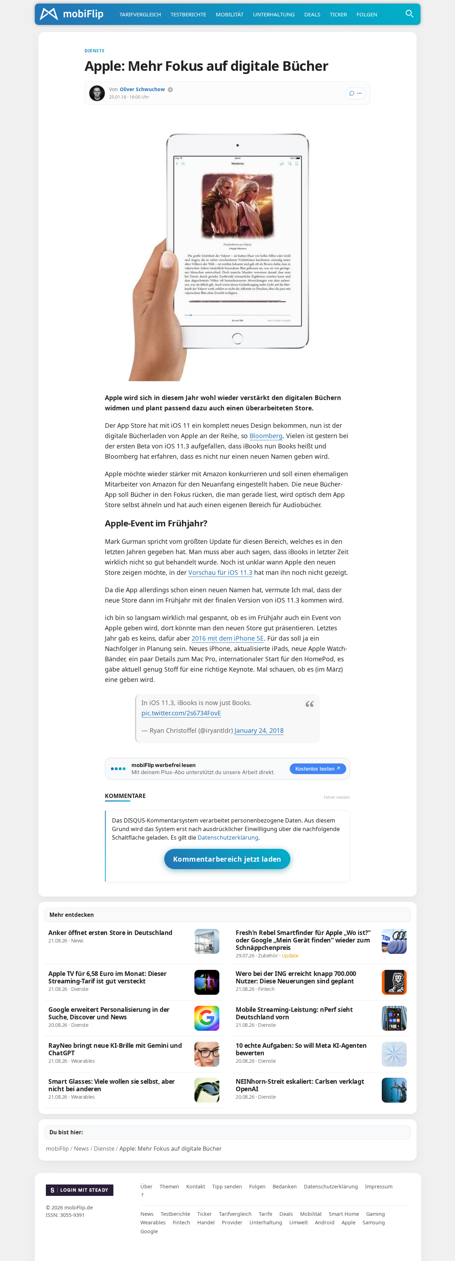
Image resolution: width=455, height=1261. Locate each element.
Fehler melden (337, 797)
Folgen (367, 14)
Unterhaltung (274, 14)
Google (149, 1231)
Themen (169, 1186)
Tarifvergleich (140, 14)
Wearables (153, 1222)
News (147, 1213)
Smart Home (344, 1213)
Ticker (338, 14)
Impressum (378, 1186)
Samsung (374, 1222)
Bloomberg (266, 435)
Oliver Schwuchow (142, 89)
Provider (232, 1222)
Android (324, 1222)
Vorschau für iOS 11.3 (220, 572)
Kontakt (195, 1186)
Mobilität (229, 14)
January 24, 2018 (259, 730)
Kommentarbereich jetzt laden (227, 859)
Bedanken (285, 1186)
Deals (312, 14)
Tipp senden (227, 1186)
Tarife (265, 1213)
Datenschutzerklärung (228, 837)
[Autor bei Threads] (170, 89)
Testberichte (188, 14)
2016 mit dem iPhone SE (228, 638)
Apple (348, 1222)
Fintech (181, 1222)
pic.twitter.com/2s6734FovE (181, 713)
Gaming (375, 1213)
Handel (206, 1222)
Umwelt (298, 1222)
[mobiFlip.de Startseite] (74, 14)
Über (146, 1186)
